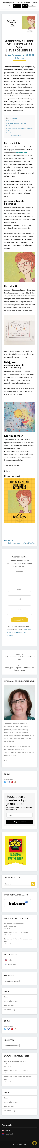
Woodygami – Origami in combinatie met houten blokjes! (19, 667)
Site (19, 609)
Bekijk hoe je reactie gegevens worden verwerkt (19, 632)
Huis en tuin (8, 540)
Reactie (19, 572)
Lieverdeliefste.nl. (22, 153)
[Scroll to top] (34, 1143)
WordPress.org (9, 1010)
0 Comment (20, 58)
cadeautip (11, 543)
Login (6, 997)
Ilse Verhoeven (14, 55)
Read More (32, 6)
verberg (15, 118)
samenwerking (21, 543)
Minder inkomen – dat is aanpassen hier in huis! (19, 656)
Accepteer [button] (17, 6)
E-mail (19, 599)
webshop (31, 543)
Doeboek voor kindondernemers (16, 932)
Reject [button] (25, 6)
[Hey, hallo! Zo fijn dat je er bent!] (19, 702)
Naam (19, 589)
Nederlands (12, 964)
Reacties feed (9, 1005)
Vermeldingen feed (11, 1001)
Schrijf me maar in (19, 822)
